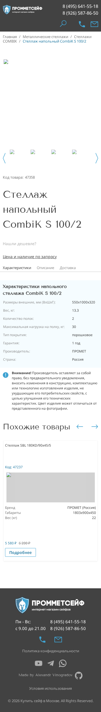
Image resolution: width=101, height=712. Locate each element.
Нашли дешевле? (19, 243)
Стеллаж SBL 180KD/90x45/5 (28, 445)
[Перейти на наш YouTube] (38, 663)
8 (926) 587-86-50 (80, 12)
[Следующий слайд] (96, 158)
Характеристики (17, 267)
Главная (10, 36)
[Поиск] (63, 24)
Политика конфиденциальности (50, 650)
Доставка (68, 267)
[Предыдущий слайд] (4, 158)
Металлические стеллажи (45, 36)
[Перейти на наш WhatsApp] (62, 663)
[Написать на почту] (94, 24)
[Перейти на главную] (23, 9)
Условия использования (50, 688)
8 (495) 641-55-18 (80, 6)
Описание (45, 267)
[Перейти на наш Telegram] (50, 663)
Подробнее (20, 552)
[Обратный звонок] (82, 24)
